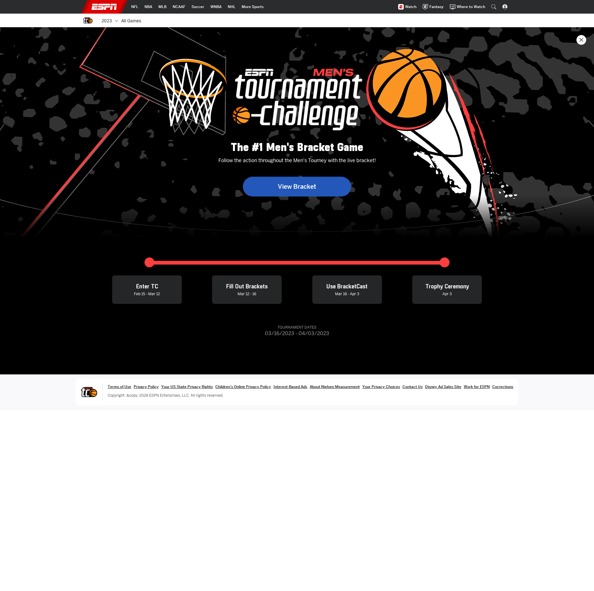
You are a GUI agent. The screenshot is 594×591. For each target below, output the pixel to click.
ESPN (104, 7)
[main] (297, 309)
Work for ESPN (477, 386)
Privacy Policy (146, 386)
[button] (493, 6)
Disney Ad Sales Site (443, 386)
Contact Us (412, 386)
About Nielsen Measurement (335, 386)
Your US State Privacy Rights (187, 386)
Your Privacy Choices (381, 386)
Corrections (502, 386)
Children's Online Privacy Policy (243, 386)
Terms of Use (119, 386)
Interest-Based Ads (290, 386)
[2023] (116, 20)
